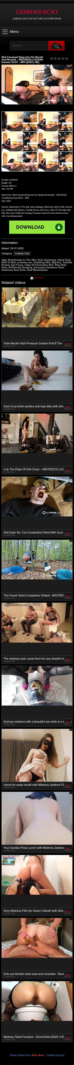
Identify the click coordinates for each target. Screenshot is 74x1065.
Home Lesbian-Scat (20, 1055)
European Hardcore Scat (49, 267)
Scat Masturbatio (37, 269)
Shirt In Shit (8, 262)
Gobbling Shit (41, 262)
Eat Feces (17, 264)
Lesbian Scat (22, 253)
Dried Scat (64, 259)
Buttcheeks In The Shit (22, 259)
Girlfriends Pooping (20, 267)
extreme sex (24, 262)
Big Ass (56, 262)
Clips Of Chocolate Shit (39, 264)
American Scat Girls (13, 269)
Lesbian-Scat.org (55, 1055)
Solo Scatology (47, 259)
